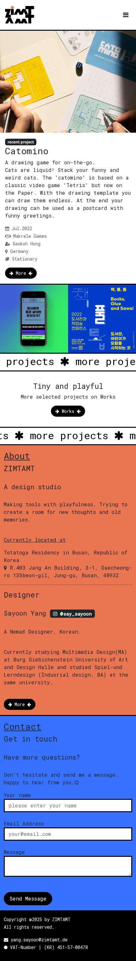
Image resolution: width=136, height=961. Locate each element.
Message (14, 852)
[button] (21, 273)
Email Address (24, 823)
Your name (17, 795)
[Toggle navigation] (125, 14)
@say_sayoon (74, 613)
